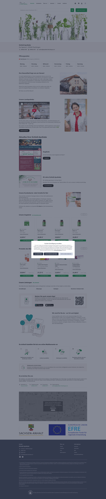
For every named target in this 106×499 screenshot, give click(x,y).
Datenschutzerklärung (58, 250)
